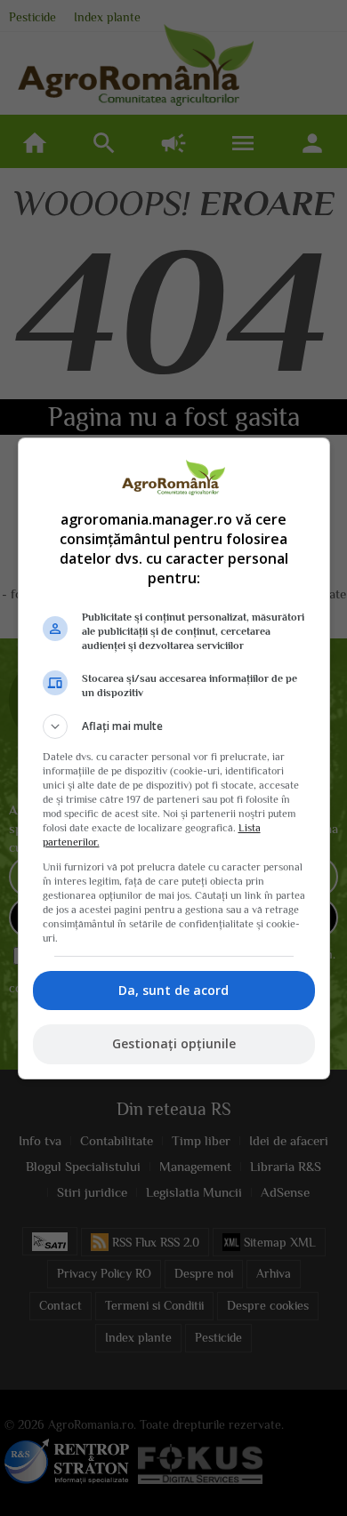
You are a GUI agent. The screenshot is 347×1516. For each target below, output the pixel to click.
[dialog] (174, 758)
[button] (174, 726)
